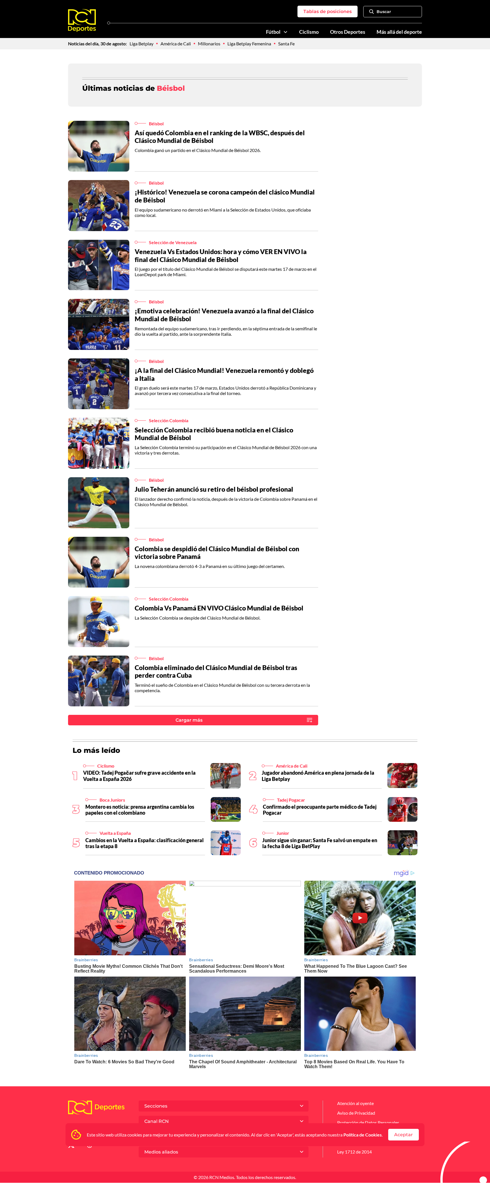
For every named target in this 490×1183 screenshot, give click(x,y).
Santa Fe (286, 43)
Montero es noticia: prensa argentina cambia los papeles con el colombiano (139, 810)
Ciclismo (309, 32)
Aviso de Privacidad (356, 1113)
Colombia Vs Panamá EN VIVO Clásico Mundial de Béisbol (219, 608)
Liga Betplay (141, 43)
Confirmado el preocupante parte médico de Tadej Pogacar (320, 810)
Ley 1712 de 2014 (354, 1151)
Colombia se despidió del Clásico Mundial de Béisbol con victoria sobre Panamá (217, 553)
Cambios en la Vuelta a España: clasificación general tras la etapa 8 (144, 843)
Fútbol (273, 32)
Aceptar (403, 1134)
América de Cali (175, 43)
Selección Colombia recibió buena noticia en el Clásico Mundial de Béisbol (214, 434)
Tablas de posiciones (327, 11)
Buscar (384, 11)
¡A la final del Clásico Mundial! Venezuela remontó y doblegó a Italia (224, 374)
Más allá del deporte (399, 32)
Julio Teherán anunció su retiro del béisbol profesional (214, 489)
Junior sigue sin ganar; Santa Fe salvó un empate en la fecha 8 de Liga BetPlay (319, 843)
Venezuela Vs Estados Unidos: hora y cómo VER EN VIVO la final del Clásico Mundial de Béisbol (221, 255)
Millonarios (209, 43)
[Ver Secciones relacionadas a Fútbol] (285, 32)
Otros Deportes (347, 32)
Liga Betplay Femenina (249, 43)
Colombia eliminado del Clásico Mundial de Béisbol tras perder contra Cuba (216, 671)
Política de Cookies (362, 1134)
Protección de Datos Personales (368, 1122)
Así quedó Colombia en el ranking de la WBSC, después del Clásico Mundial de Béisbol (220, 137)
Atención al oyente (355, 1103)
